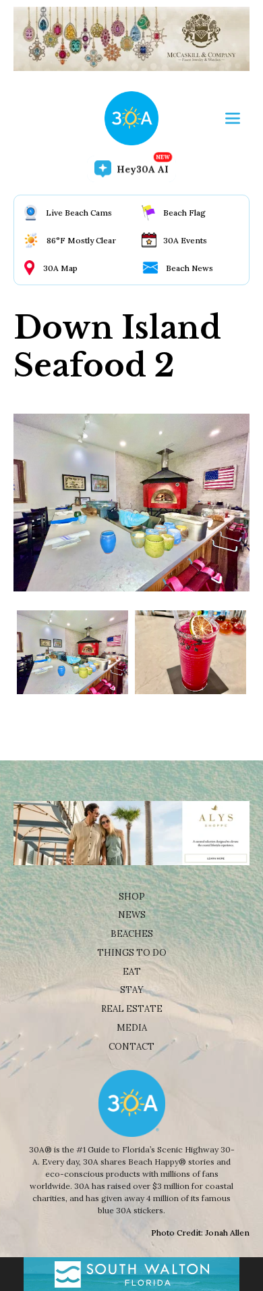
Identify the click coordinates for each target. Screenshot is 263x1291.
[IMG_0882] (190, 652)
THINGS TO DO (132, 952)
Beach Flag (184, 213)
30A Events (185, 240)
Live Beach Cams (79, 213)
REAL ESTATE (132, 1009)
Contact (131, 1046)
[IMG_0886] (72, 652)
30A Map (60, 268)
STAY (132, 990)
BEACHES (132, 934)
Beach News (189, 268)
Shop (132, 896)
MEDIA (132, 1027)
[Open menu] (233, 118)
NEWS (132, 915)
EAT (132, 971)
